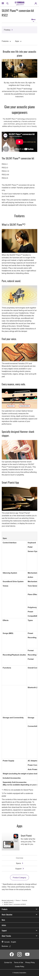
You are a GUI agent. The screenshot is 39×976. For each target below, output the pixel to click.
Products (24, 900)
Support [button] (4, 930)
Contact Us (8, 962)
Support (18, 868)
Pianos (18, 900)
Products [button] (4, 909)
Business (5, 946)
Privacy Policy (30, 962)
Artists (4, 925)
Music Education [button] (7, 914)
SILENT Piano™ (9, 902)
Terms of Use (18, 962)
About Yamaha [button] (6, 936)
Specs (18, 863)
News (3, 920)
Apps (17, 41)
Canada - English (10, 942)
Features (5, 41)
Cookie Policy (19, 966)
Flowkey (7, 30)
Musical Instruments (7, 900)
